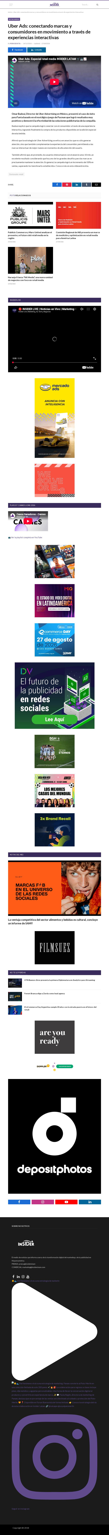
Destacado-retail (16, 174)
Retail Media (14, 19)
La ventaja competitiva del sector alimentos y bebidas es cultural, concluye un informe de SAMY (53, 921)
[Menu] (11, 5)
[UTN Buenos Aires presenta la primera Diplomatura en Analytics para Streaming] (15, 983)
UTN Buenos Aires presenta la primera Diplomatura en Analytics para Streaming (59, 980)
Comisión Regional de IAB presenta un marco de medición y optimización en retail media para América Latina (78, 235)
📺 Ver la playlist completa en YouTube (25, 537)
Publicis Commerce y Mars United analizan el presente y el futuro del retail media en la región (30, 235)
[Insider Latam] (54, 4)
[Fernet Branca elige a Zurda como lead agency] (15, 996)
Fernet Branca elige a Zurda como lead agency (44, 993)
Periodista (15, 43)
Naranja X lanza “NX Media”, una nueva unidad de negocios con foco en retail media (30, 278)
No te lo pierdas (18, 972)
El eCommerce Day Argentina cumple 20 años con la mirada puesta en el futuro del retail (60, 1008)
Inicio (10, 12)
